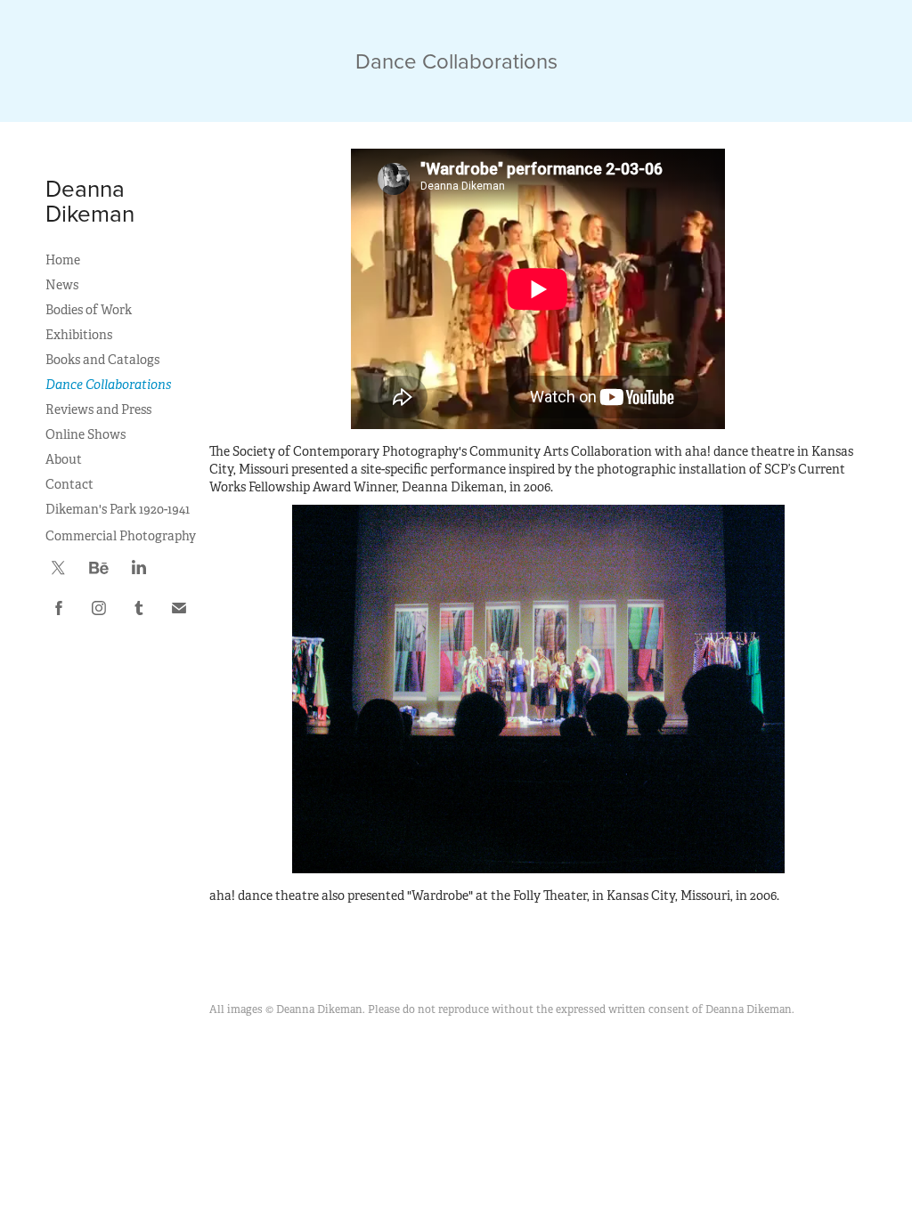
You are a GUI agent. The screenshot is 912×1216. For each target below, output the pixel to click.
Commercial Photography (120, 536)
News (61, 285)
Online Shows (85, 434)
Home (62, 260)
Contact (69, 484)
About (63, 459)
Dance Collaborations (108, 385)
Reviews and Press (98, 409)
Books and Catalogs (102, 360)
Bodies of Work (88, 310)
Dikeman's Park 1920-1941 (117, 509)
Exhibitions (78, 335)
